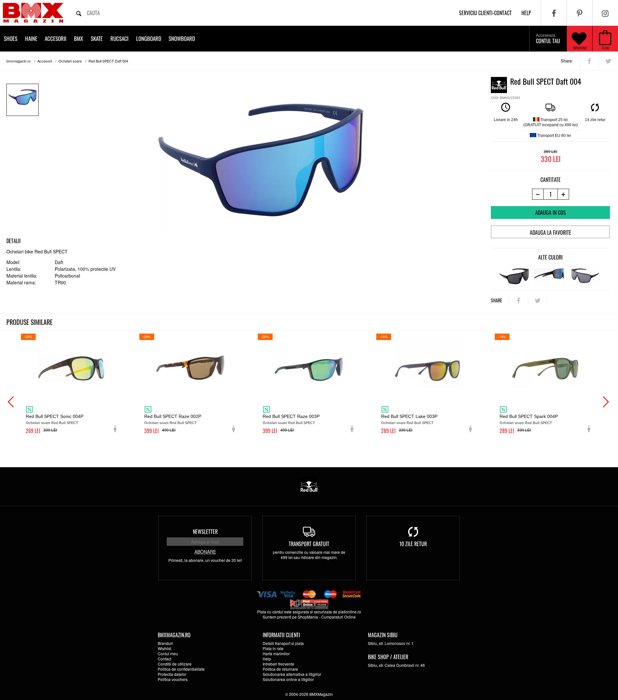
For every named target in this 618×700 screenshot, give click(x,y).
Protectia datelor (172, 674)
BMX (78, 38)
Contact (164, 658)
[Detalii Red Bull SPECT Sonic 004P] (72, 363)
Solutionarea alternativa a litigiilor (292, 674)
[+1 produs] (563, 194)
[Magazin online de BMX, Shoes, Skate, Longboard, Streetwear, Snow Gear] (33, 12)
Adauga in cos (550, 212)
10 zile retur (413, 544)
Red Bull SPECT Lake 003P (409, 416)
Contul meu (168, 653)
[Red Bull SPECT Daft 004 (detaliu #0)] (22, 100)
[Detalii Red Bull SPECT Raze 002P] (190, 363)
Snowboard (182, 38)
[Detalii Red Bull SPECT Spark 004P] (546, 363)
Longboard (148, 38)
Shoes (10, 38)
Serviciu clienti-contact (485, 13)
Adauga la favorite (550, 232)
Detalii (13, 241)
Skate (97, 38)
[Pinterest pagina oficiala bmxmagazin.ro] (579, 13)
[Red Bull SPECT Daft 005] (549, 274)
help (526, 13)
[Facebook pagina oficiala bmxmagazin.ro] (553, 13)
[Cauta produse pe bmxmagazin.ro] (79, 13)
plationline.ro (349, 611)
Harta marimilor (276, 653)
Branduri (165, 643)
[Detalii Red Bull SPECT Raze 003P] (309, 363)
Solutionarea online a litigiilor (288, 679)
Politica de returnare (280, 669)
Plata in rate (273, 648)
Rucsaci (119, 38)
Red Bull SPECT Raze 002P (172, 416)
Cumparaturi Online (338, 617)
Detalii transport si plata (283, 643)
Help (267, 658)
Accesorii (55, 38)
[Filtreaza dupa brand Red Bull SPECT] (309, 485)
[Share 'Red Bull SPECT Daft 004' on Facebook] (589, 61)
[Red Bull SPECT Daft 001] (514, 274)
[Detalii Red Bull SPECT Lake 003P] (427, 363)
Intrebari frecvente (278, 664)
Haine (31, 38)
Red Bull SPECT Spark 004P (529, 416)
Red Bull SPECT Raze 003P (291, 416)
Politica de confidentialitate (181, 669)
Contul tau (548, 39)
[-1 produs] (537, 194)
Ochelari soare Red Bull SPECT (52, 423)
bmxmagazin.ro (18, 60)
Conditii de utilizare (175, 664)
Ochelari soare (70, 60)
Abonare (205, 551)
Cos (605, 47)
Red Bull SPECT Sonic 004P (54, 416)
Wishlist (579, 47)
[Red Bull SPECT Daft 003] (584, 274)
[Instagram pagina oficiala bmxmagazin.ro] (605, 13)
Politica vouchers (173, 679)
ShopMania (308, 617)
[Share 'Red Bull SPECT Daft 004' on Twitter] (608, 61)
